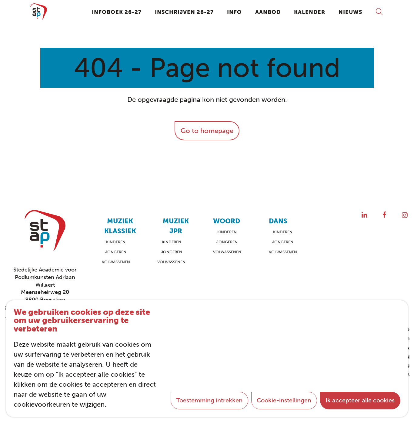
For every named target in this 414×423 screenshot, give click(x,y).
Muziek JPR (176, 226)
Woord (226, 221)
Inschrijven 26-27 (184, 12)
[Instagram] (404, 215)
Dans (278, 221)
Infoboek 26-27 (117, 12)
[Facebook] (384, 215)
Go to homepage (207, 131)
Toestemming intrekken (209, 400)
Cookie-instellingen (284, 400)
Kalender (309, 12)
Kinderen (115, 242)
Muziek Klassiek (120, 226)
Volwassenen (116, 262)
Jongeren (115, 252)
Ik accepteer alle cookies (360, 400)
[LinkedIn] (364, 215)
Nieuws (350, 12)
